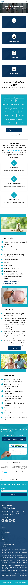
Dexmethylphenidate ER (10, 123)
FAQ (2, 534)
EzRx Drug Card (13, 582)
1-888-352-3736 (21, 2)
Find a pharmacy (5, 530)
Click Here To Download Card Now (14, 439)
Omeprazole (14, 108)
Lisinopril (14, 97)
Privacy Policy (4, 542)
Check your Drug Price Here (14, 130)
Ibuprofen (5, 104)
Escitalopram (15, 111)
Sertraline (22, 111)
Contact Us (4, 546)
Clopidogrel (6, 115)
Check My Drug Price (14, 348)
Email (3, 488)
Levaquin (7, 108)
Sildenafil (14, 115)
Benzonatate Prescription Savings (14, 119)
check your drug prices (13, 150)
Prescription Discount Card (7, 544)
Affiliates (3, 527)
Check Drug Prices (5, 532)
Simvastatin (20, 123)
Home (2, 525)
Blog (2, 537)
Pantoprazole (7, 111)
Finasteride (7, 97)
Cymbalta (21, 108)
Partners (3, 539)
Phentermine (21, 115)
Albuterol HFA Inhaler (15, 104)
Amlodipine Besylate (21, 100)
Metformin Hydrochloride (8, 100)
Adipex (23, 104)
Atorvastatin (21, 97)
